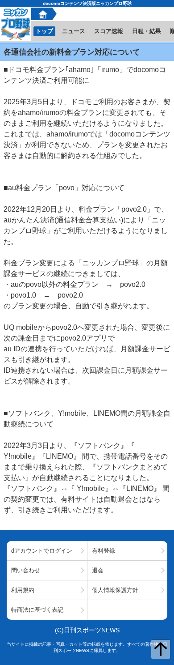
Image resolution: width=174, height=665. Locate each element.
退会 (98, 570)
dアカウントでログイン (41, 550)
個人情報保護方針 (115, 590)
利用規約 (22, 590)
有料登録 (103, 550)
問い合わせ (25, 570)
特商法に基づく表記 (37, 609)
